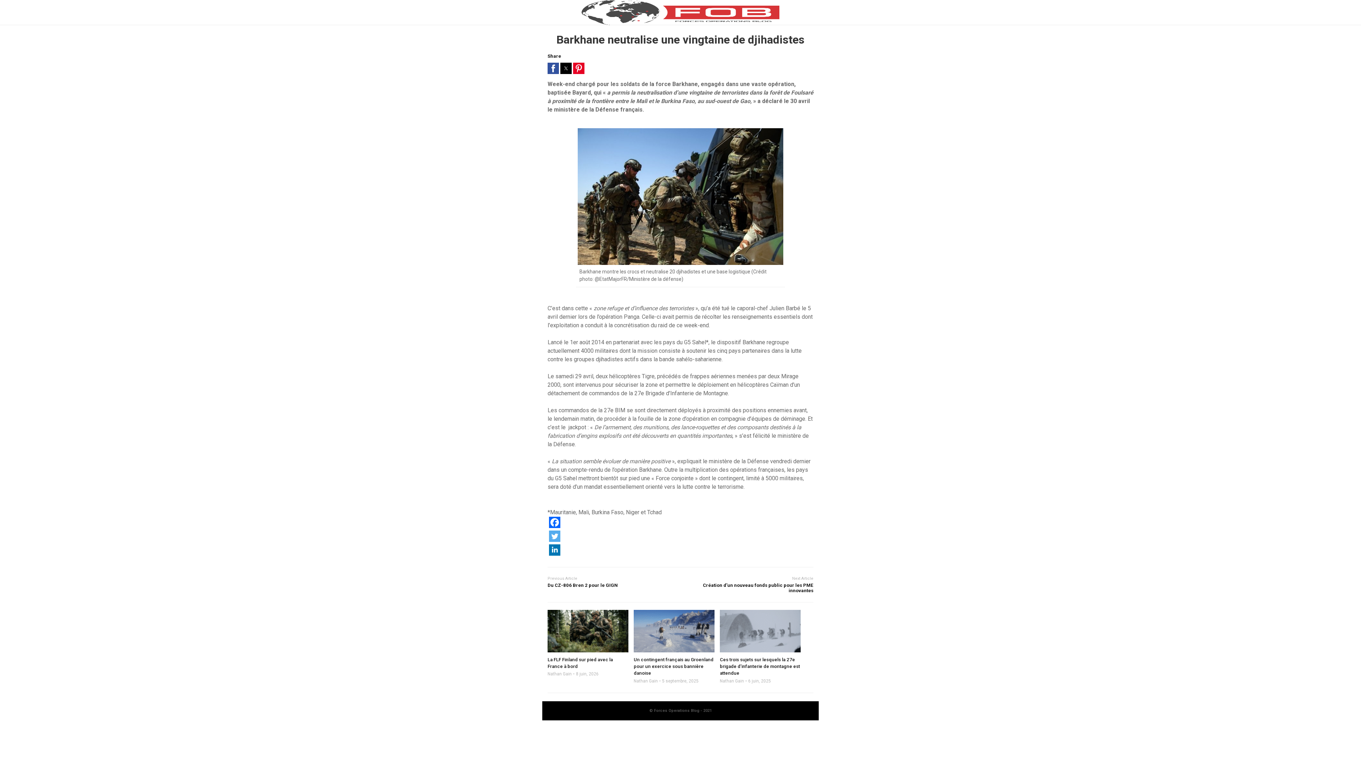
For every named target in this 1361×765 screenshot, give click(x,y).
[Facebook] (555, 526)
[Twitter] (555, 540)
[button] (553, 68)
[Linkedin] (555, 553)
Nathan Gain (560, 674)
